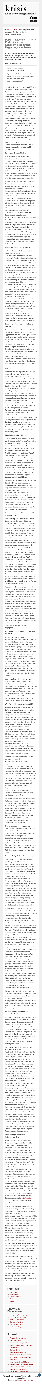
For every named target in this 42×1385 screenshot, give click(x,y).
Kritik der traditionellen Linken (20, 1367)
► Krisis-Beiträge (16, 1327)
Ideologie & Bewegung (18, 1317)
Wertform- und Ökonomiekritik (20, 1355)
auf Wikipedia (26, 1198)
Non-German (14, 1294)
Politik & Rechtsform (17, 1320)
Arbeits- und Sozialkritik (18, 1369)
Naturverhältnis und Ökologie (20, 1362)
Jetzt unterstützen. (26, 1380)
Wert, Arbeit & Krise (17, 1324)
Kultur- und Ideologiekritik (19, 1343)
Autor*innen (14, 1292)
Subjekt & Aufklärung (17, 1322)
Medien (12, 1301)
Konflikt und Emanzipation (19, 1371)
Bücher (12, 1299)
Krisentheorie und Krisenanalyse (21, 1364)
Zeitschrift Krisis (15, 1296)
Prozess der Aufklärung (18, 1338)
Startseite (8, 29)
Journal (15, 29)
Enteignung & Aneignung (18, 1315)
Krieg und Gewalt (16, 1340)
